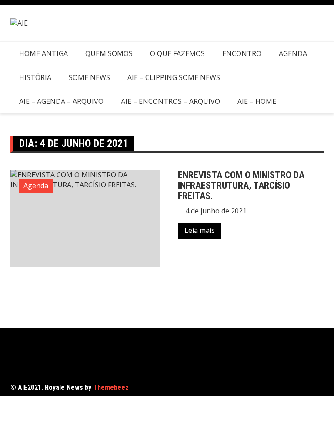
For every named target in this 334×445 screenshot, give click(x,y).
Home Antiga (43, 53)
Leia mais (199, 230)
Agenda (293, 53)
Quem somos (109, 53)
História (35, 77)
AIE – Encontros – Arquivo (170, 101)
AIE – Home (256, 101)
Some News (89, 77)
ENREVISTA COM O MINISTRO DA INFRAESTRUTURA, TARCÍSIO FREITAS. (241, 185)
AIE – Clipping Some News (173, 77)
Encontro (241, 53)
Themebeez (111, 387)
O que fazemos (177, 53)
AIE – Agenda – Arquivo (61, 101)
